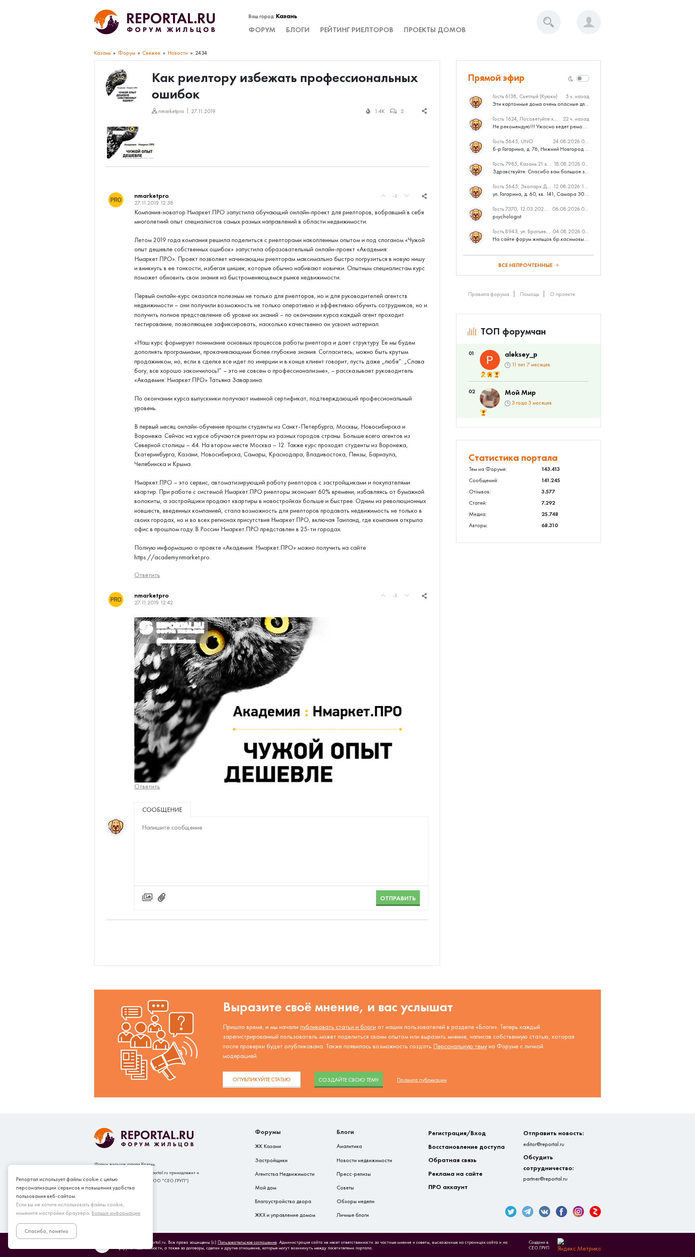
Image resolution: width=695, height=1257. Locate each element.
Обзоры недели (355, 1201)
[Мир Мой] (490, 398)
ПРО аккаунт (448, 1187)
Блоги (298, 29)
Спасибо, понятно (46, 1231)
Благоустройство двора (283, 1201)
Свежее (151, 52)
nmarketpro (151, 195)
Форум (262, 29)
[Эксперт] (490, 375)
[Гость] (116, 827)
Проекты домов (435, 29)
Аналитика (349, 1146)
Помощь (529, 294)
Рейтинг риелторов (356, 29)
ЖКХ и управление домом (285, 1215)
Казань (102, 52)
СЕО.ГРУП (538, 1248)
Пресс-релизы (354, 1174)
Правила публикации (422, 1079)
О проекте (562, 294)
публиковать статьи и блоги (338, 1027)
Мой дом (265, 1187)
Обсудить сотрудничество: (548, 1167)
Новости (178, 52)
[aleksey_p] (490, 360)
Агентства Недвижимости (285, 1174)
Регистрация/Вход (457, 1133)
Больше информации (116, 1213)
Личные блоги (353, 1215)
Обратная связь (452, 1160)
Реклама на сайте (455, 1173)
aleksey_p (521, 354)
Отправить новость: (553, 1138)
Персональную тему (460, 1046)
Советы (345, 1187)
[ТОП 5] (496, 375)
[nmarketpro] (116, 200)
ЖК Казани (268, 1146)
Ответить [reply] (147, 575)
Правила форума (488, 294)
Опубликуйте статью (261, 1079)
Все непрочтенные (525, 265)
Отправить (398, 898)
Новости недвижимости (364, 1160)
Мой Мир (520, 392)
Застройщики (271, 1160)
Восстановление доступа (466, 1146)
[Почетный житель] (483, 375)
